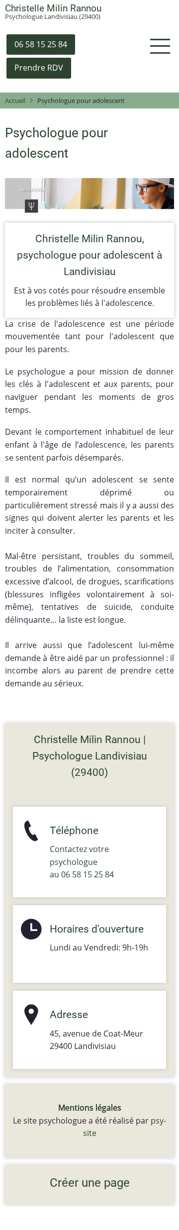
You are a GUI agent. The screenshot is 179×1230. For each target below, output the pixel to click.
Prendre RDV (38, 67)
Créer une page (90, 1183)
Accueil (15, 100)
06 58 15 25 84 (40, 44)
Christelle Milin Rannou (53, 8)
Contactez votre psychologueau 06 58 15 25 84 (82, 862)
